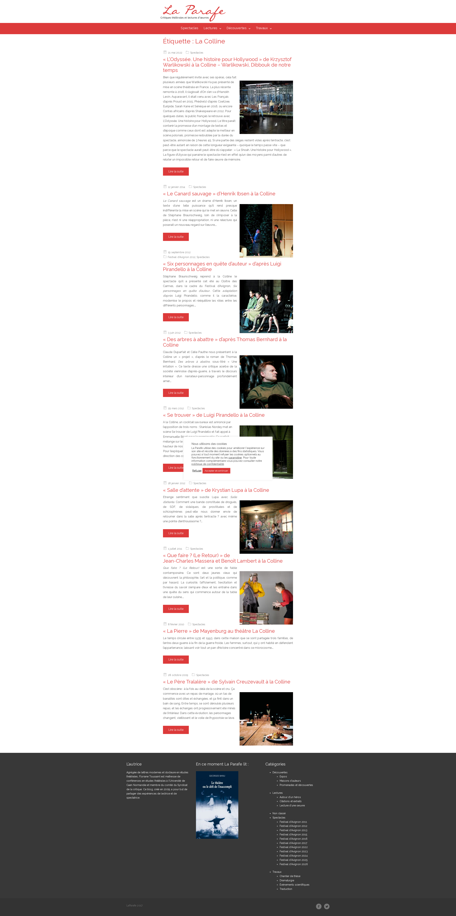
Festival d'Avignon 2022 (294, 847)
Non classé (279, 813)
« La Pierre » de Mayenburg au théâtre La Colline (219, 631)
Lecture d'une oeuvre (292, 805)
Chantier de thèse (290, 876)
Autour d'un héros (290, 797)
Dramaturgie (287, 880)
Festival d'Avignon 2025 (293, 860)
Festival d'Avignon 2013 (293, 830)
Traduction (286, 889)
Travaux (262, 28)
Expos (283, 776)
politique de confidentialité (207, 463)
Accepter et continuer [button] (216, 470)
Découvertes (237, 28)
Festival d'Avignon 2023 (294, 851)
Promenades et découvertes (296, 785)
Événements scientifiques (294, 884)
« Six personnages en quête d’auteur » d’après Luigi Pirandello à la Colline (222, 266)
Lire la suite (175, 171)
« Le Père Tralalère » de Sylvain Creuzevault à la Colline (226, 682)
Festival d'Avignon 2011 (293, 821)
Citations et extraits (291, 801)
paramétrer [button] (235, 457)
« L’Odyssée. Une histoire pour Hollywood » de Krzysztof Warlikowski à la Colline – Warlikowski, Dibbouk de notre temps (227, 64)
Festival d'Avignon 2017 (293, 843)
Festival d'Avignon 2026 (294, 864)
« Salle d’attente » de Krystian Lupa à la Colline (216, 490)
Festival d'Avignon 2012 (181, 257)
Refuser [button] (197, 470)
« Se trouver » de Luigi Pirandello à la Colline (214, 415)
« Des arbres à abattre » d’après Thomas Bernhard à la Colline (225, 342)
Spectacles (189, 28)
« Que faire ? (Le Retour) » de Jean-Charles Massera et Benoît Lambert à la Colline (223, 558)
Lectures (210, 28)
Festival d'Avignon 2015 (293, 834)
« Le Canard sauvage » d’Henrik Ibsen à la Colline (219, 194)
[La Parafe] (192, 13)
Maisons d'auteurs (290, 780)
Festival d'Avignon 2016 (293, 838)
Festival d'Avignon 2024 (294, 855)
